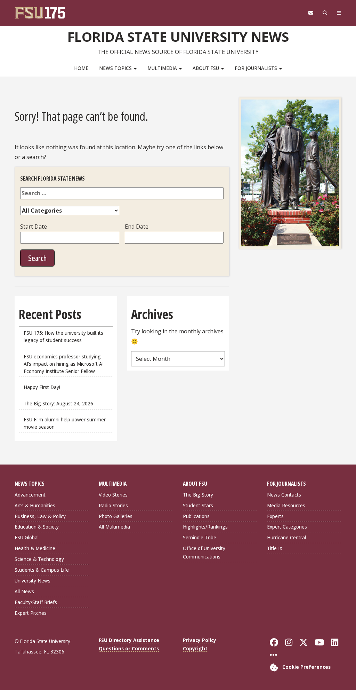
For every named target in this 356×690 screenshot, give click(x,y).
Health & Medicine (35, 548)
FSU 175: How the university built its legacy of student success (63, 336)
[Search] (325, 13)
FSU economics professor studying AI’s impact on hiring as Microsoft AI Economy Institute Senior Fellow (64, 363)
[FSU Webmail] (311, 13)
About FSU (206, 68)
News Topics (116, 68)
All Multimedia (114, 526)
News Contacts (284, 494)
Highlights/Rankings (205, 526)
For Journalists (256, 68)
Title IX (274, 548)
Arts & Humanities (35, 505)
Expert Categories (287, 526)
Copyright (195, 648)
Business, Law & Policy (40, 516)
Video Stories (113, 494)
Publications (196, 516)
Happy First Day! (42, 387)
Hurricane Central (286, 537)
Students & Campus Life (42, 569)
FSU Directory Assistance (129, 640)
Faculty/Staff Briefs (36, 602)
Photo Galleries (115, 516)
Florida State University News (178, 36)
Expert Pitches (31, 613)
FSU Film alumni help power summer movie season (65, 423)
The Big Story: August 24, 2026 (58, 403)
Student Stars (198, 505)
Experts (275, 516)
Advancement (30, 494)
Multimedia (162, 68)
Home (81, 68)
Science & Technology (39, 559)
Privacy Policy (199, 640)
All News (24, 591)
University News (32, 580)
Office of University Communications (204, 552)
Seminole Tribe (199, 537)
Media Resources (286, 505)
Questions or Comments (129, 648)
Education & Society (37, 526)
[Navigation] (339, 13)
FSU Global (27, 537)
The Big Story (198, 494)
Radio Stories (113, 505)
